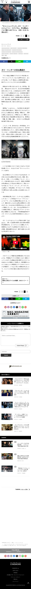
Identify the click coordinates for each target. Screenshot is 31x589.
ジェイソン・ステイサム (22, 48)
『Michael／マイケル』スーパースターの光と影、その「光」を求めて (23, 470)
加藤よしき (24, 448)
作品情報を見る (5, 58)
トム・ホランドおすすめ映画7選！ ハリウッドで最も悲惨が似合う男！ (23, 445)
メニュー (29, 1)
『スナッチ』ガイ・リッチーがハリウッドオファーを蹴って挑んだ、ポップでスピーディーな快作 (21, 392)
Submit (6, 355)
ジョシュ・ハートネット (6, 51)
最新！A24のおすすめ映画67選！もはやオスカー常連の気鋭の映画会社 (23, 457)
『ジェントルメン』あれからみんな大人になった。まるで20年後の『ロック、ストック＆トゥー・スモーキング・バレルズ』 (21, 380)
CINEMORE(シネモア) (6, 542)
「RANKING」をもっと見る (21, 489)
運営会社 (15, 579)
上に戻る (28, 583)
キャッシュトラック (6, 44)
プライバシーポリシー (15, 577)
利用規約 (3, 326)
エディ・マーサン (5, 53)
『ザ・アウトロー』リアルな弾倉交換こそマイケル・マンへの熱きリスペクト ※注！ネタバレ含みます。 (21, 427)
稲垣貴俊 (20, 385)
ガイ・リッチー (13, 48)
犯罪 (3, 55)
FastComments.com (16, 366)
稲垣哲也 (20, 431)
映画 (12, 542)
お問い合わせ (15, 570)
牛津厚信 (20, 419)
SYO (23, 460)
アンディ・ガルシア (13, 53)
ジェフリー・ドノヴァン (16, 50)
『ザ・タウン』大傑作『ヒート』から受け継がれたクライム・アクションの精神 (21, 416)
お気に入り (6, 2)
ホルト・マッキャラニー (6, 50)
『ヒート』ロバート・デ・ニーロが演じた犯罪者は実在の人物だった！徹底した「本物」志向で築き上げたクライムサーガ (21, 404)
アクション (21, 53)
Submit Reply (20, 345)
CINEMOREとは (15, 568)
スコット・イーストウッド (17, 51)
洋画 (5, 55)
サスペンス (26, 53)
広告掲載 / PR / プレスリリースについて (15, 574)
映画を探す (2, 1)
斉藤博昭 (23, 473)
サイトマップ (15, 581)
